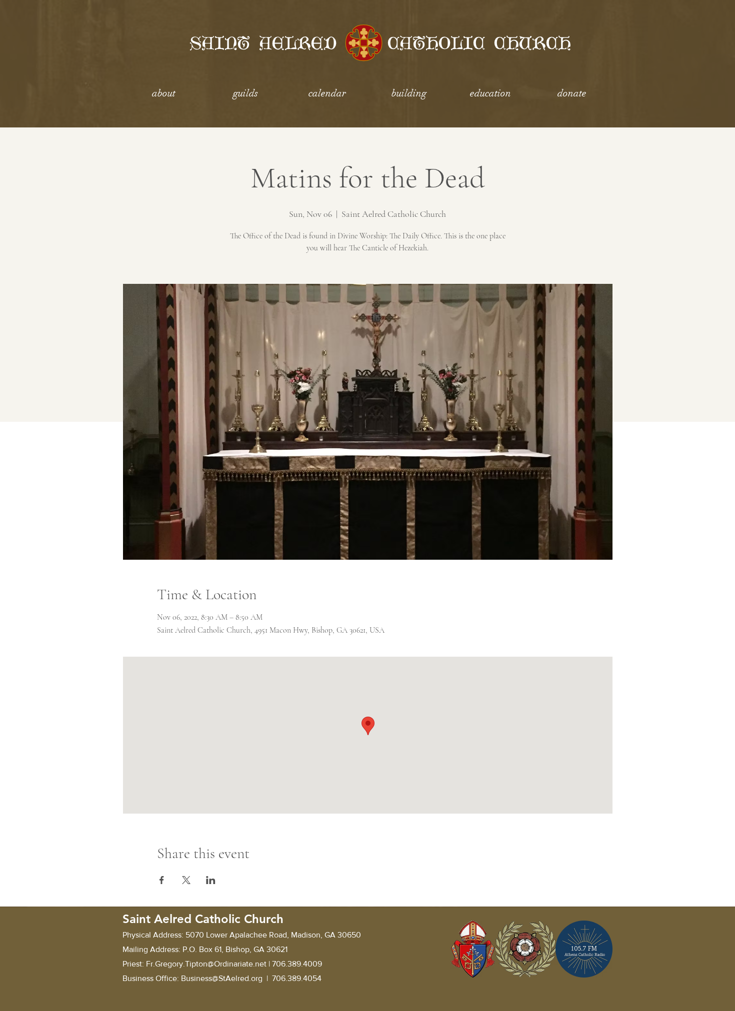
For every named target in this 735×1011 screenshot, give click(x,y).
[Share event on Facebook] (161, 880)
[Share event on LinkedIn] (211, 880)
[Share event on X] (186, 880)
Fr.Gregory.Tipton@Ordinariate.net (206, 964)
